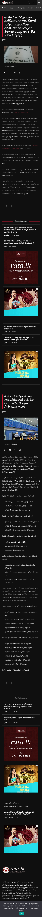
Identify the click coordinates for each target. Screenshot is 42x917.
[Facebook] (4, 72)
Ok (22, 914)
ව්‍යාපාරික (6, 235)
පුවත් (4, 40)
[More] (11, 206)
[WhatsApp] (20, 72)
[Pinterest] (15, 72)
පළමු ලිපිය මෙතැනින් (21, 112)
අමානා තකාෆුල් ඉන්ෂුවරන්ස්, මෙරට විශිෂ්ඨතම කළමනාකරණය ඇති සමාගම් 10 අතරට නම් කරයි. (20, 230)
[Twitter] (10, 72)
